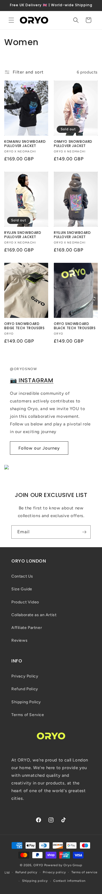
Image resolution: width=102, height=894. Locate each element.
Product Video (25, 602)
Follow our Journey (39, 448)
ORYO (38, 865)
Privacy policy (54, 872)
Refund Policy (24, 689)
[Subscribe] (84, 532)
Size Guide (21, 589)
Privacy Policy (24, 676)
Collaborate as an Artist (33, 614)
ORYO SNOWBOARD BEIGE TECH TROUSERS (24, 326)
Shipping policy (35, 881)
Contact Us (22, 576)
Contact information (69, 881)
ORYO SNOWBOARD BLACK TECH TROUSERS (74, 326)
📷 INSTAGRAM (32, 380)
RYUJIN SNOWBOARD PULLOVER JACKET (22, 234)
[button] (11, 20)
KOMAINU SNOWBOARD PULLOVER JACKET (25, 143)
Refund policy (26, 872)
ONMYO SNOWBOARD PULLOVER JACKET (73, 143)
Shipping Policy (26, 702)
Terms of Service (27, 714)
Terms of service (84, 872)
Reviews (19, 640)
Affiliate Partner (26, 627)
